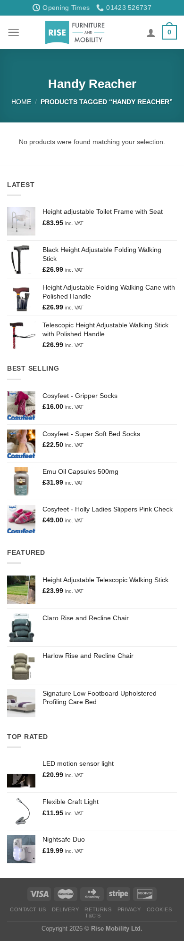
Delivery (65, 909)
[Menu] (13, 32)
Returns (97, 909)
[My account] (151, 32)
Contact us (28, 909)
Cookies (159, 909)
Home (21, 101)
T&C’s (93, 915)
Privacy (129, 909)
